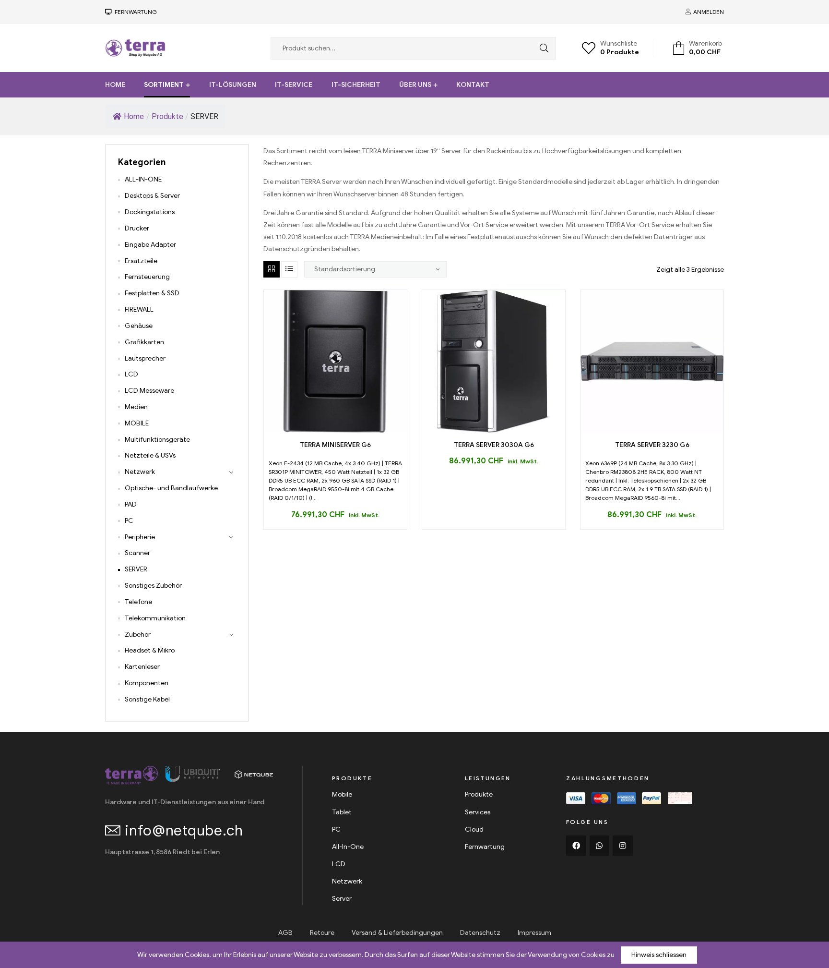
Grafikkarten (144, 342)
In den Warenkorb (324, 429)
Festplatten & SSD (152, 293)
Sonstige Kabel (147, 699)
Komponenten (146, 683)
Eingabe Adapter (150, 245)
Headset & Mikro (150, 650)
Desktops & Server (152, 196)
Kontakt (472, 85)
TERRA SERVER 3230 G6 (652, 445)
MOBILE (137, 423)
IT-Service (293, 85)
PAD (131, 504)
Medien (136, 407)
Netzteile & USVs (150, 455)
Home (115, 85)
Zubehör (138, 634)
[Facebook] (576, 845)
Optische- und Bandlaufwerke (171, 488)
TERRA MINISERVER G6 (335, 445)
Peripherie (140, 537)
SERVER (136, 569)
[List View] (289, 269)
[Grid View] (271, 269)
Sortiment (164, 85)
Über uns (415, 85)
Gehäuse (139, 326)
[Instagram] (623, 845)
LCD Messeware (149, 391)
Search (541, 48)
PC (129, 521)
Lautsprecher (145, 358)
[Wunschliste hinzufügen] (346, 429)
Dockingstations (150, 212)
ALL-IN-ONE (143, 179)
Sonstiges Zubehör (153, 585)
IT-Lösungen (232, 85)
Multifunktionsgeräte (157, 440)
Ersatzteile (141, 261)
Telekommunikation (155, 618)
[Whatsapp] (600, 845)
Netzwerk (140, 472)
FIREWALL (139, 309)
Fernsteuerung (147, 277)
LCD (131, 374)
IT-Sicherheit (356, 85)
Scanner (137, 553)
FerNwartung (134, 11)
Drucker (137, 228)
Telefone (138, 602)
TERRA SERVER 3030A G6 (494, 445)
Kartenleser (142, 667)
